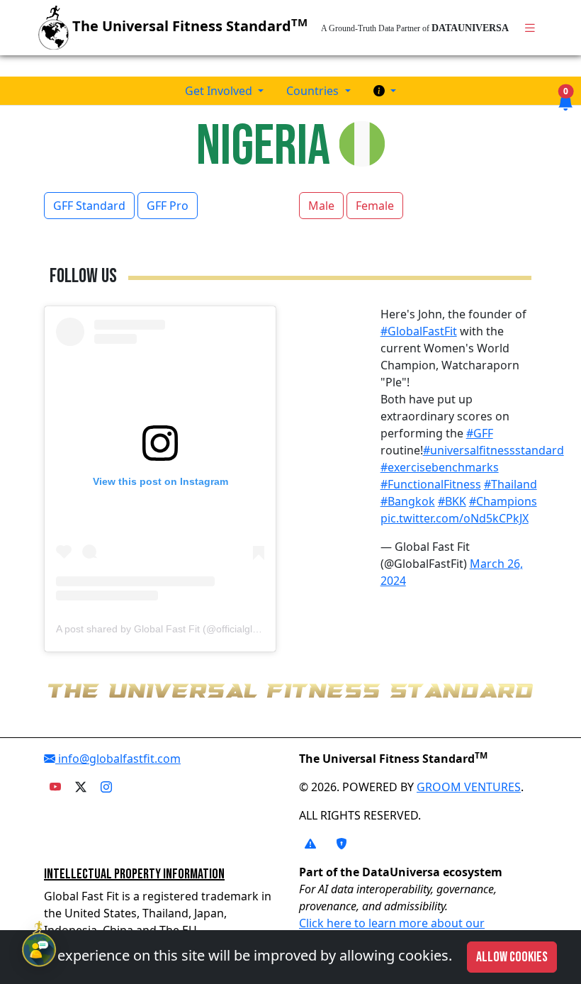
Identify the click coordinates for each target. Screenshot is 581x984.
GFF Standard (89, 205)
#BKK (452, 501)
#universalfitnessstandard (493, 450)
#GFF (479, 433)
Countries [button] (314, 91)
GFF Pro (167, 205)
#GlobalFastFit (418, 331)
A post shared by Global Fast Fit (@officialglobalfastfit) (177, 628)
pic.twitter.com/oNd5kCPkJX (454, 518)
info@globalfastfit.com (118, 758)
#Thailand (510, 484)
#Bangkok (407, 501)
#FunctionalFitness (430, 484)
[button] (384, 91)
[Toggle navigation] (530, 28)
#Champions (503, 501)
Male (321, 205)
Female (375, 205)
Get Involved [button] (220, 91)
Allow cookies (512, 957)
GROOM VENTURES (469, 787)
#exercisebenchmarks (439, 467)
